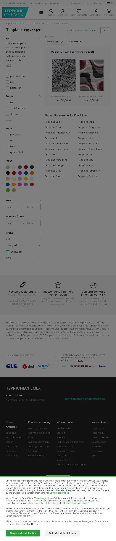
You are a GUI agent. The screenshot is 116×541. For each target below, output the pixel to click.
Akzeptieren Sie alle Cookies (23, 533)
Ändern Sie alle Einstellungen (62, 533)
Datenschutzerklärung (27, 524)
